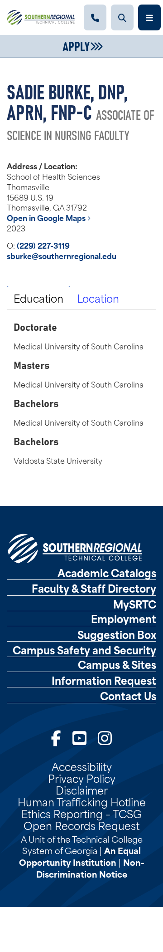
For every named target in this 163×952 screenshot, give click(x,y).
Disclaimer (82, 789)
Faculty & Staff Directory (94, 588)
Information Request (104, 680)
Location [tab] (98, 298)
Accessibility (82, 766)
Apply (76, 45)
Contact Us (128, 695)
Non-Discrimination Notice (90, 867)
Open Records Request (81, 825)
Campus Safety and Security (84, 650)
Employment (123, 618)
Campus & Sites (117, 664)
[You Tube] (79, 736)
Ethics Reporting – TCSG (81, 813)
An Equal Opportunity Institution (80, 856)
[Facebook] (56, 736)
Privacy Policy (81, 778)
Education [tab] (38, 298)
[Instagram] (104, 736)
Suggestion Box (116, 634)
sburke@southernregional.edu (61, 255)
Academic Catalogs (107, 572)
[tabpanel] (81, 393)
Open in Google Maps (47, 217)
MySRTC (134, 604)
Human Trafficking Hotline (82, 801)
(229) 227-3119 (43, 245)
